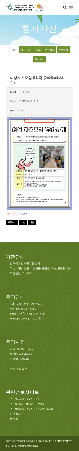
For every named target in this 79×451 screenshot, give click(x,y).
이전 (23, 222)
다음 (32, 222)
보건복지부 (17, 413)
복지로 (14, 418)
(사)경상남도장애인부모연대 (27, 403)
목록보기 (12, 222)
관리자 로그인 (18, 368)
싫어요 (22, 214)
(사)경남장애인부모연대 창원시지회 (32, 408)
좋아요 (11, 214)
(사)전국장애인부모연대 (24, 399)
